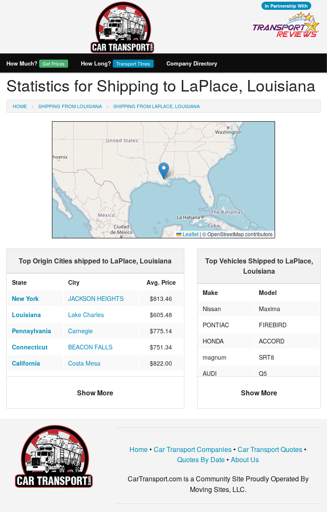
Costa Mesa (84, 363)
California (26, 363)
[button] (163, 171)
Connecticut (30, 347)
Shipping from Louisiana (70, 106)
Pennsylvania (31, 330)
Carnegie (80, 330)
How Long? (115, 63)
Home (20, 106)
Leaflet (189, 233)
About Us (245, 459)
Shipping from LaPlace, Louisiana (156, 106)
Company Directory (191, 63)
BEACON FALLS (90, 347)
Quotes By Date (201, 459)
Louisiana (26, 314)
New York (25, 298)
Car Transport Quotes (270, 449)
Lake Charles (86, 314)
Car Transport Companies (193, 449)
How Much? (35, 63)
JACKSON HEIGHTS (95, 298)
